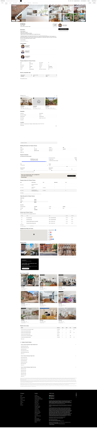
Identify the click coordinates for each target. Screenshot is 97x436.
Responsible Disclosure (55, 401)
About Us (21, 395)
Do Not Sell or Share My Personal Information (55, 400)
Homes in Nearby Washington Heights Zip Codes (28, 367)
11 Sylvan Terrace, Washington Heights (26, 337)
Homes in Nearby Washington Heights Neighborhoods (29, 344)
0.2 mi (72, 221)
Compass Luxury (37, 403)
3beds (21, 25)
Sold (29, 62)
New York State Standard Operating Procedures (54, 420)
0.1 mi (72, 217)
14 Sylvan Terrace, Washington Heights (26, 332)
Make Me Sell (36, 402)
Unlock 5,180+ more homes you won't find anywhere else (29, 264)
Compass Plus (36, 408)
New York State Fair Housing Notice (53, 419)
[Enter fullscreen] (56, 126)
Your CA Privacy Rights (68, 402)
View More (21, 119)
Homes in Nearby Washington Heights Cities (28, 355)
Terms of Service (63, 400)
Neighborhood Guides (37, 412)
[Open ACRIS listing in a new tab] (65, 190)
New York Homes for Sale (24, 357)
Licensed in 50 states (51, 424)
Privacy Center (68, 400)
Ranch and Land (37, 418)
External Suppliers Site (38, 419)
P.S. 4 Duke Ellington (29, 217)
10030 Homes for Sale (23, 370)
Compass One (36, 401)
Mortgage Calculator (37, 406)
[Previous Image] (21, 101)
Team (21, 396)
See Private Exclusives (25, 268)
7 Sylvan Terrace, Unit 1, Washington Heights (26, 335)
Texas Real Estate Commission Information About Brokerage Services (57, 417)
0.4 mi (72, 219)
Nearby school (53, 221)
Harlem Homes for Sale (23, 349)
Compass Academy (37, 407)
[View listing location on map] (55, 25)
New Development (37, 413)
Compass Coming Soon (38, 397)
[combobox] (13, 1)
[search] (21, 1)
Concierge (36, 395)
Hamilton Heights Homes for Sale (25, 347)
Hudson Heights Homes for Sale (24, 350)
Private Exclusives (37, 396)
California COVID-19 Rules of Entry (59, 402)
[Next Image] (31, 101)
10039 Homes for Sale (23, 368)
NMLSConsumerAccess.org (61, 423)
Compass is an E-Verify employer (62, 401)
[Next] (84, 13)
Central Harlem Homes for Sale (24, 346)
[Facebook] (76, 395)
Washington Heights (27, 26)
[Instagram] (76, 393)
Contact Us (21, 402)
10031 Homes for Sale (23, 371)
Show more (22, 353)
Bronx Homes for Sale (23, 363)
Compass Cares (37, 409)
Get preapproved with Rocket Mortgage (63, 30)
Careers (21, 401)
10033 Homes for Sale (23, 373)
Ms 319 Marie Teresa (29, 219)
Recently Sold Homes (37, 420)
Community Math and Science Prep (31, 223)
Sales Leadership (22, 397)
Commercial (36, 414)
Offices (21, 403)
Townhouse (30, 66)
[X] (76, 397)
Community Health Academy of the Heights (32, 221)
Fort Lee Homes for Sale (24, 360)
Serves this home (53, 217)
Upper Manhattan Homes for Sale (25, 352)
